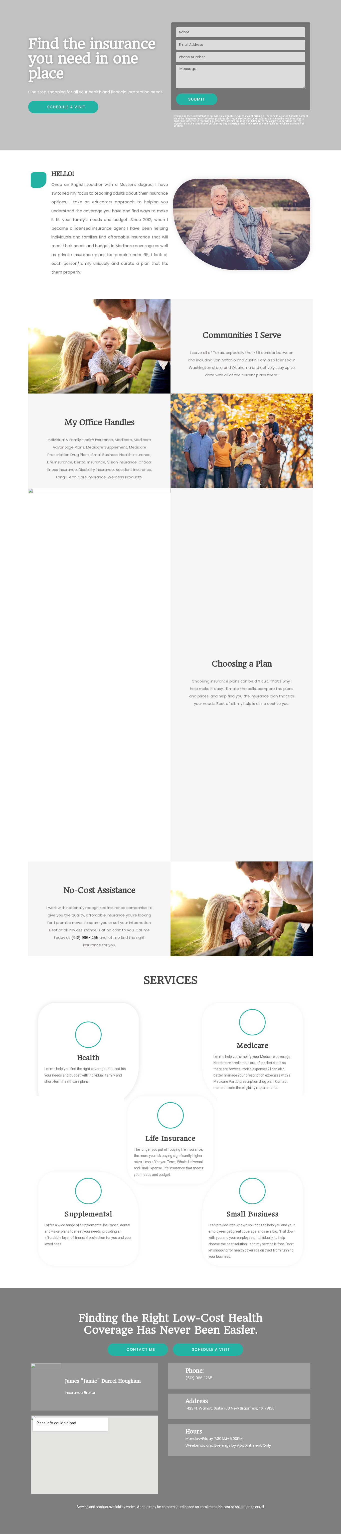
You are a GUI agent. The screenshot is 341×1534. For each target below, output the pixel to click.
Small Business (252, 1214)
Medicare (252, 1045)
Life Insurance (170, 1138)
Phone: (194, 1370)
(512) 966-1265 (84, 937)
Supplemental (88, 1214)
